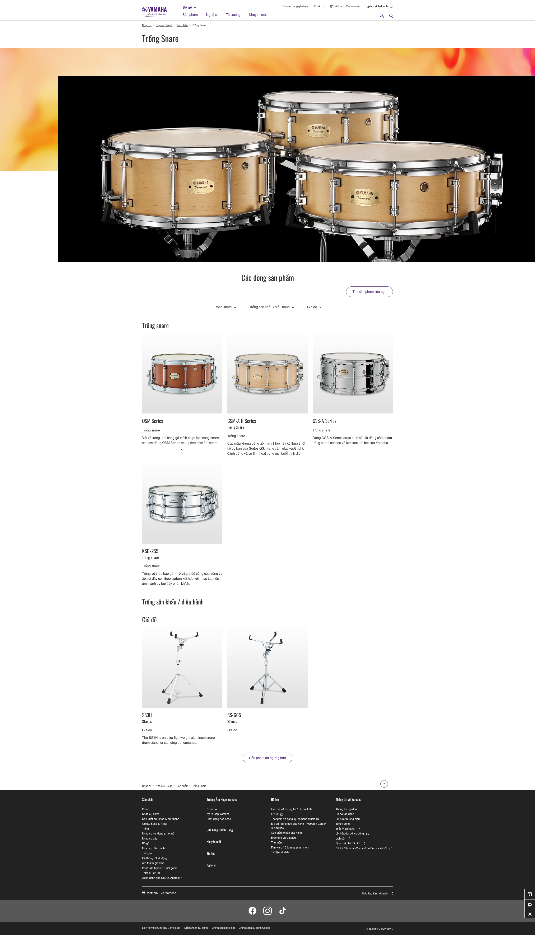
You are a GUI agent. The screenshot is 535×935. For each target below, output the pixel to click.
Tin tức (211, 853)
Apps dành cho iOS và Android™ (162, 878)
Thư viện (276, 842)
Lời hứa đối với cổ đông (350, 833)
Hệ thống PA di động (154, 858)
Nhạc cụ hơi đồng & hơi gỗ (158, 833)
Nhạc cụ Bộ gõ (164, 25)
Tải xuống (233, 14)
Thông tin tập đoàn (347, 809)
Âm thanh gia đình (153, 863)
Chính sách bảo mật (223, 927)
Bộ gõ (187, 7)
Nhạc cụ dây (149, 838)
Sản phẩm (190, 14)
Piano (145, 809)
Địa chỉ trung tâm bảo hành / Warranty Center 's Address (298, 826)
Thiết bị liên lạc (151, 873)
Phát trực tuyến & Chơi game (159, 868)
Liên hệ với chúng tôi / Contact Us (291, 809)
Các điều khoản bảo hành (286, 833)
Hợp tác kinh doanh (376, 6)
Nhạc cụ (147, 25)
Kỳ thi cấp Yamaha (218, 814)
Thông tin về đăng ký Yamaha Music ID (295, 819)
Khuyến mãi (258, 14)
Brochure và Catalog (283, 838)
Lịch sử (340, 838)
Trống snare (223, 306)
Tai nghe (147, 853)
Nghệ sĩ (212, 14)
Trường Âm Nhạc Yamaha (222, 799)
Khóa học (212, 809)
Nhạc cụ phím (150, 814)
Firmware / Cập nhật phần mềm (290, 847)
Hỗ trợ (316, 6)
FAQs (274, 814)
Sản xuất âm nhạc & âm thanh (160, 819)
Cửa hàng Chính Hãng (220, 829)
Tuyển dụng (343, 824)
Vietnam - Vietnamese (347, 6)
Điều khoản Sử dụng (196, 927)
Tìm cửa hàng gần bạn (295, 6)
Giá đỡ (312, 306)
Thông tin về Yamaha (348, 799)
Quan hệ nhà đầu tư (348, 843)
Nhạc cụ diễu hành (153, 848)
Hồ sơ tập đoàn (345, 814)
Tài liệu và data (280, 852)
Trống (145, 829)
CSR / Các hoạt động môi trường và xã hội (361, 848)
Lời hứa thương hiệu (348, 819)
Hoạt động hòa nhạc (219, 819)
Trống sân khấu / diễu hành (269, 306)
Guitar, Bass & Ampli (155, 824)
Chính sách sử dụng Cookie (254, 927)
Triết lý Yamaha (345, 829)
